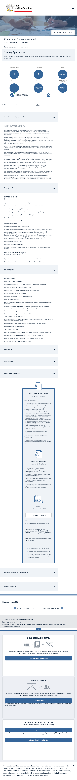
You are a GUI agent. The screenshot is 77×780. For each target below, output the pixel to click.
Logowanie (38, 730)
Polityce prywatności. (41, 775)
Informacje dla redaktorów (38, 740)
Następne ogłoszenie (51, 608)
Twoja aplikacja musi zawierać (38, 395)
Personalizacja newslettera (38, 658)
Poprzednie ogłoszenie (26, 608)
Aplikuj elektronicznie (38, 515)
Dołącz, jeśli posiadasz (38, 462)
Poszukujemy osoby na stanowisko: (16, 47)
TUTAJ (38, 105)
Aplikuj (38, 507)
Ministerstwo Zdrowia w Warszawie (20, 39)
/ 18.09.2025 (63, 32)
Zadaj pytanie (39, 700)
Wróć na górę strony (38, 629)
